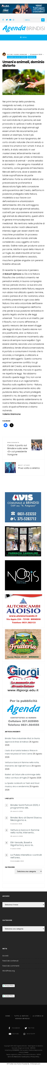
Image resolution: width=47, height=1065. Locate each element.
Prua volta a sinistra (29, 467)
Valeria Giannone (20, 54)
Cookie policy (26, 1057)
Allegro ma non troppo (17, 57)
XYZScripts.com (35, 1064)
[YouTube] (10, 20)
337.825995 (15, 1050)
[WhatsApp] (13, 20)
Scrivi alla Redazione (14, 1057)
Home (7, 1016)
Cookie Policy (9, 996)
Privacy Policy (9, 985)
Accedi (5, 956)
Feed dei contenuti (10, 961)
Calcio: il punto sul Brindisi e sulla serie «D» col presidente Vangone (17, 449)
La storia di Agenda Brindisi (29, 1017)
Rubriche (32, 57)
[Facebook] (3, 20)
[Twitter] (7, 20)
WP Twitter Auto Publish (14, 1064)
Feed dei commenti (10, 966)
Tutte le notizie (21, 1016)
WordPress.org (8, 971)
